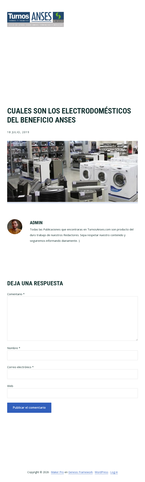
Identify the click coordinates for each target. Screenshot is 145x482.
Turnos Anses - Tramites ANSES (35, 19)
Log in (114, 472)
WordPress (101, 472)
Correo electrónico (20, 367)
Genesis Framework (80, 472)
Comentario (16, 294)
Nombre (13, 348)
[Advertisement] (72, 72)
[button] (135, 14)
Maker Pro (57, 472)
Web (10, 386)
